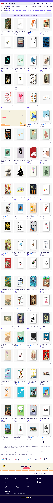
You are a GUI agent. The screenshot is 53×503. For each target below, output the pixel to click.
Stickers (13, 6)
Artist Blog (16, 486)
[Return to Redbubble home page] (4, 3)
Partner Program (17, 481)
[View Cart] (51, 3)
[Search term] (34, 3)
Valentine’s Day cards (7, 452)
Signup (6, 486)
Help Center (27, 481)
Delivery (27, 478)
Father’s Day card (9, 449)
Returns (27, 479)
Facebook (40, 479)
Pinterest (40, 483)
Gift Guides (6, 478)
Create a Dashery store (18, 487)
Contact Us (27, 486)
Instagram (40, 478)
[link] (8, 10)
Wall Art (22, 6)
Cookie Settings (28, 487)
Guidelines (27, 482)
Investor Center (17, 479)
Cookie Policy (24, 493)
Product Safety (28, 483)
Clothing (7, 6)
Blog (5, 482)
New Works (6, 481)
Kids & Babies (34, 6)
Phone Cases (18, 6)
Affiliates (16, 482)
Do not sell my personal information (17, 493)
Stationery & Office (45, 6)
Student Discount (7, 483)
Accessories (39, 6)
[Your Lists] (49, 3)
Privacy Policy (11, 493)
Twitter (40, 481)
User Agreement (7, 493)
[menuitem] (2, 6)
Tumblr (40, 482)
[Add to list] (12, 31)
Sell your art (16, 483)
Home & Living (28, 6)
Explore (2, 6)
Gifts (51, 6)
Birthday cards (47, 451)
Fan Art (6, 479)
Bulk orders (6, 487)
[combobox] (22, 3)
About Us (16, 478)
